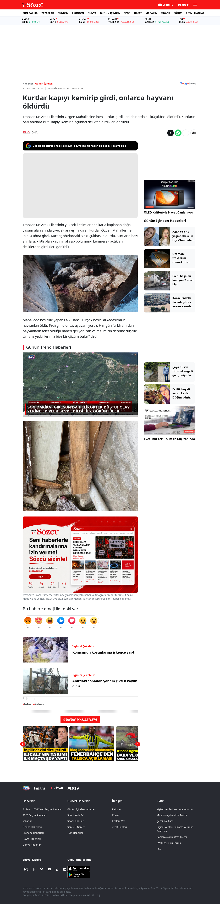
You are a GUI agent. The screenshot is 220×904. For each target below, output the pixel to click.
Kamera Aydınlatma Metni (172, 837)
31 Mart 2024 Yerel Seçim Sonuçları (43, 809)
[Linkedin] (64, 869)
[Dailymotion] (57, 869)
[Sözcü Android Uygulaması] (78, 875)
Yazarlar (27, 821)
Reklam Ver (118, 821)
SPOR (127, 13)
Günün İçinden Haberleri (165, 220)
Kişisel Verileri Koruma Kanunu (175, 809)
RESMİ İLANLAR (195, 13)
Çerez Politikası (165, 821)
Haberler (29, 801)
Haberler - (29, 83)
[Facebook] (33, 869)
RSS (159, 848)
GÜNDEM (63, 13)
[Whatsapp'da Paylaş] (178, 133)
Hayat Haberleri (32, 838)
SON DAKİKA (30, 13)
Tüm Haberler (75, 832)
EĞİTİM (178, 13)
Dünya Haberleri (32, 844)
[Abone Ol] (187, 83)
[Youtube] (49, 869)
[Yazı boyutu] (193, 133)
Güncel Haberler (78, 801)
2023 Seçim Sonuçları (35, 815)
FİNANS (165, 13)
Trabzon (39, 704)
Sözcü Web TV (75, 815)
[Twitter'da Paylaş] (170, 133)
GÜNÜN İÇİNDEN (110, 13)
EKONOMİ (78, 13)
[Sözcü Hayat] (56, 788)
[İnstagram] (26, 869)
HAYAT (138, 13)
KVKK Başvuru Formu (169, 843)
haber (27, 704)
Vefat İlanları (119, 827)
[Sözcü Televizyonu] (26, 788)
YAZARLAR (47, 13)
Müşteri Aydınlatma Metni (172, 815)
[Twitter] (41, 869)
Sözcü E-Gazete (76, 827)
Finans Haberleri (32, 827)
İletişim (116, 809)
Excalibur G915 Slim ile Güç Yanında (169, 439)
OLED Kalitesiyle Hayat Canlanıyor (168, 212)
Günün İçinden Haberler (81, 809)
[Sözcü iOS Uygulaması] (78, 869)
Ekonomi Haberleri (33, 832)
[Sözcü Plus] (73, 788)
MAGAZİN (151, 13)
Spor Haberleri (75, 821)
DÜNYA (92, 13)
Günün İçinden (44, 83)
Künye (115, 815)
